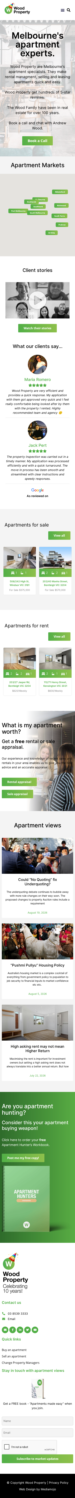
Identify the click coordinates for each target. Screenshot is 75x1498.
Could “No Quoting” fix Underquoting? (37, 881)
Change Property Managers (21, 1363)
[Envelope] (5, 1330)
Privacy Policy (58, 1482)
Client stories (37, 270)
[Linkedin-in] (20, 1330)
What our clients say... (37, 346)
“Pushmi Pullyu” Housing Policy (37, 965)
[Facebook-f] (12, 1330)
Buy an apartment (14, 1350)
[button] (63, 10)
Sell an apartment (14, 1356)
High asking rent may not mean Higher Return (37, 1048)
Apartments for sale (27, 525)
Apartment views (37, 825)
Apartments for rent (27, 625)
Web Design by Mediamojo (37, 1489)
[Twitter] (27, 1330)
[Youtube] (35, 1330)
